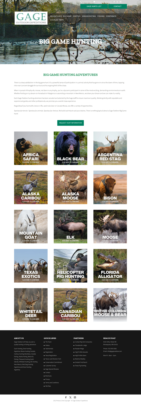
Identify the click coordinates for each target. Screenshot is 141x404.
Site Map (48, 386)
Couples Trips (57, 20)
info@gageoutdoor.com (114, 351)
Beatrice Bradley (80, 359)
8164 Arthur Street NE (109, 342)
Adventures (56, 16)
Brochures (48, 376)
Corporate (111, 16)
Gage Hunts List (94, 6)
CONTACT (118, 6)
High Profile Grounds (81, 352)
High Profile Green (80, 355)
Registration (49, 352)
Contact (47, 372)
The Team (48, 342)
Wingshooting (89, 16)
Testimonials (49, 349)
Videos (47, 345)
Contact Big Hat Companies (83, 342)
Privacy (47, 379)
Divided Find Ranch (81, 362)
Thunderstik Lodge (81, 345)
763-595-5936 (87, 2)
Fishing (101, 16)
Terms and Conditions (52, 383)
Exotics (77, 16)
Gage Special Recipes (52, 369)
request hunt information (70, 123)
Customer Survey (50, 366)
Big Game (67, 16)
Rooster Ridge (79, 349)
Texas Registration (51, 355)
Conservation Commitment (53, 362)
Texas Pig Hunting (80, 366)
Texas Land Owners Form (53, 359)
